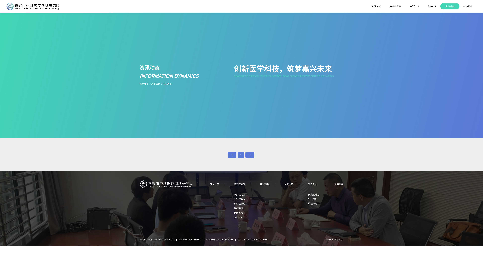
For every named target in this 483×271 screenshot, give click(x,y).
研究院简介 (239, 194)
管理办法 (312, 203)
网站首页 (376, 6)
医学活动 (414, 6)
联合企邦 (339, 239)
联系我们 (238, 217)
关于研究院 (395, 6)
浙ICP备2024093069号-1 (189, 239)
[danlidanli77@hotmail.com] (477, 139)
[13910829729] (477, 124)
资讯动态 (449, 6)
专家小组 (432, 6)
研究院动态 (313, 194)
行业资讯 (167, 84)
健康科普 (467, 6)
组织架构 (238, 208)
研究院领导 (239, 203)
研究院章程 (239, 199)
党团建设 (238, 212)
